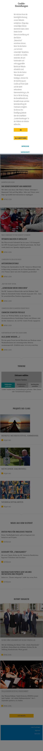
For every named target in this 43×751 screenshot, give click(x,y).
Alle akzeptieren (20, 138)
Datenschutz (25, 152)
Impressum (25, 146)
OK (21, 130)
